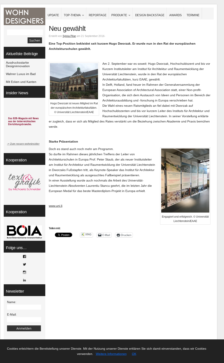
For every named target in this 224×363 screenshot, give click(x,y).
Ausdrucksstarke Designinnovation (18, 64)
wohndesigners (24, 16)
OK (134, 354)
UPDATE (53, 15)
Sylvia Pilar (69, 36)
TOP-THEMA (71, 15)
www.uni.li (55, 206)
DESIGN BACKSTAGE (149, 15)
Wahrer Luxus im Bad (21, 74)
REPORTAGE (98, 15)
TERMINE (193, 15)
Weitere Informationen (111, 354)
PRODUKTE (118, 15)
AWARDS (175, 15)
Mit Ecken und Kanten (21, 82)
